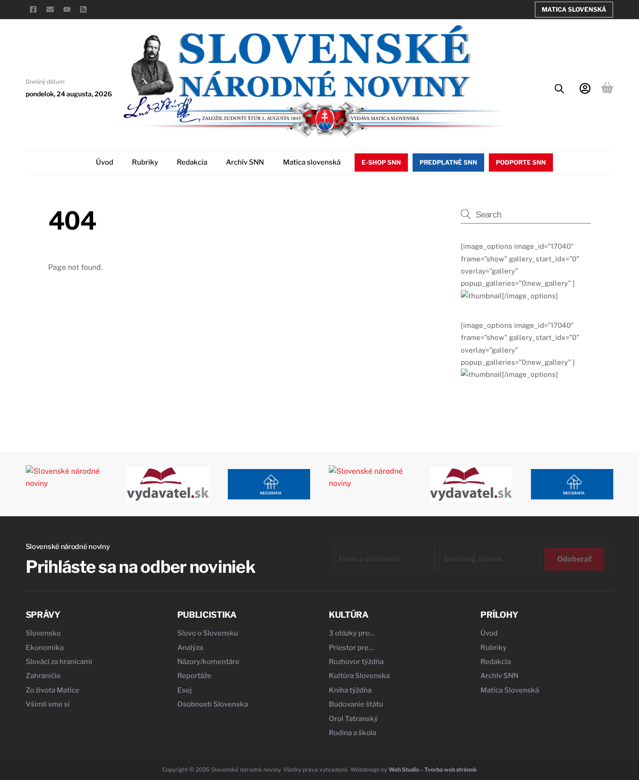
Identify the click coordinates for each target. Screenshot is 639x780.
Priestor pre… (351, 647)
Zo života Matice (53, 690)
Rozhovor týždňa (356, 661)
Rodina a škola (352, 733)
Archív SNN (245, 162)
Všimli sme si (48, 704)
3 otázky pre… (352, 633)
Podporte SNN (521, 162)
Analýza (190, 647)
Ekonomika (45, 647)
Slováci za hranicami (59, 661)
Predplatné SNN (448, 162)
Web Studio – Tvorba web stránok (433, 769)
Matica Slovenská (574, 9)
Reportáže (194, 676)
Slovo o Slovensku (207, 633)
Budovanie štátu (356, 704)
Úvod (104, 162)
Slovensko (43, 633)
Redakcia (192, 162)
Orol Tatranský (353, 719)
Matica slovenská (312, 162)
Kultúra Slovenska (359, 676)
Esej (184, 690)
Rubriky (145, 162)
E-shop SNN (381, 162)
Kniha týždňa (350, 690)
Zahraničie (43, 676)
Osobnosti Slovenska (212, 704)
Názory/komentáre (208, 661)
